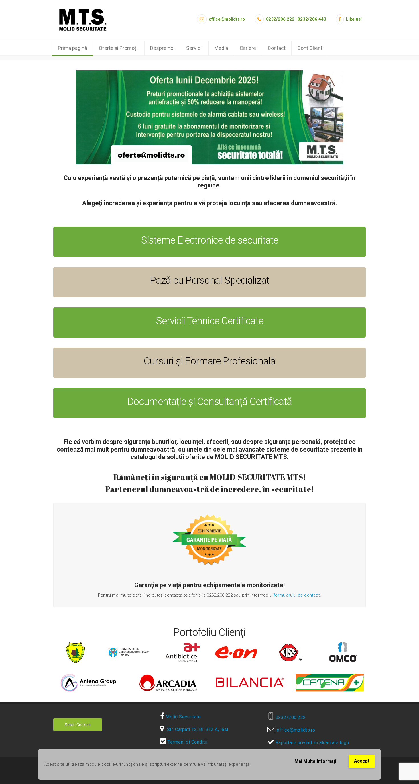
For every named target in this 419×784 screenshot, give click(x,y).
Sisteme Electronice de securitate (209, 240)
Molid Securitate (182, 717)
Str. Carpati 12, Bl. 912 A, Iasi (196, 729)
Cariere (248, 48)
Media (221, 48)
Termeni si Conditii (187, 742)
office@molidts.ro (294, 730)
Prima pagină (72, 48)
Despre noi (162, 48)
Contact (277, 48)
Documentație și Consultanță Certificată (209, 401)
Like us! (353, 19)
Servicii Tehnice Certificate (209, 321)
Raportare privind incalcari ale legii (311, 742)
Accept (361, 761)
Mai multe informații (315, 761)
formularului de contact (297, 595)
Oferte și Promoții (119, 48)
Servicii (194, 48)
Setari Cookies (78, 724)
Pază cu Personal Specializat (209, 280)
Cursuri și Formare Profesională (209, 361)
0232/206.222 (290, 717)
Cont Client (309, 48)
